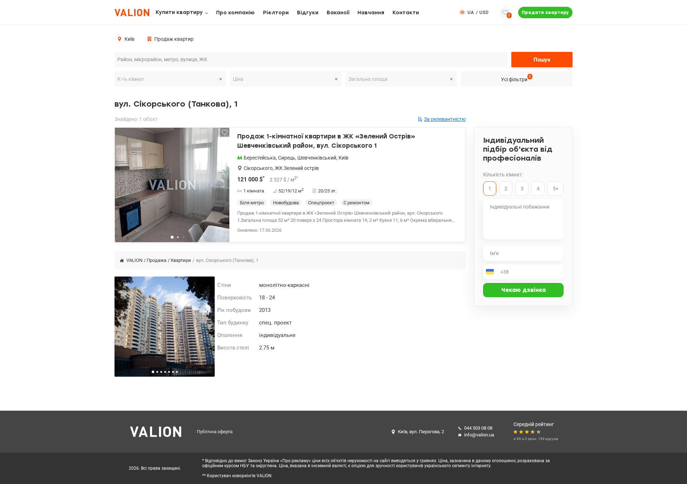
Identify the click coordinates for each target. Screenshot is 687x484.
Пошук (541, 60)
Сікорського (258, 168)
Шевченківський (316, 158)
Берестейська (260, 158)
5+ (556, 188)
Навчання (370, 13)
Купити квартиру (179, 12)
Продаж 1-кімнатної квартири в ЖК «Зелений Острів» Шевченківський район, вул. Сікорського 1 (326, 141)
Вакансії (338, 13)
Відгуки (307, 13)
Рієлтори (276, 13)
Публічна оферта (215, 431)
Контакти (406, 13)
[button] (219, 187)
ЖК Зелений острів (297, 168)
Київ (343, 158)
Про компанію (235, 13)
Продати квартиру (545, 12)
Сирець (286, 158)
